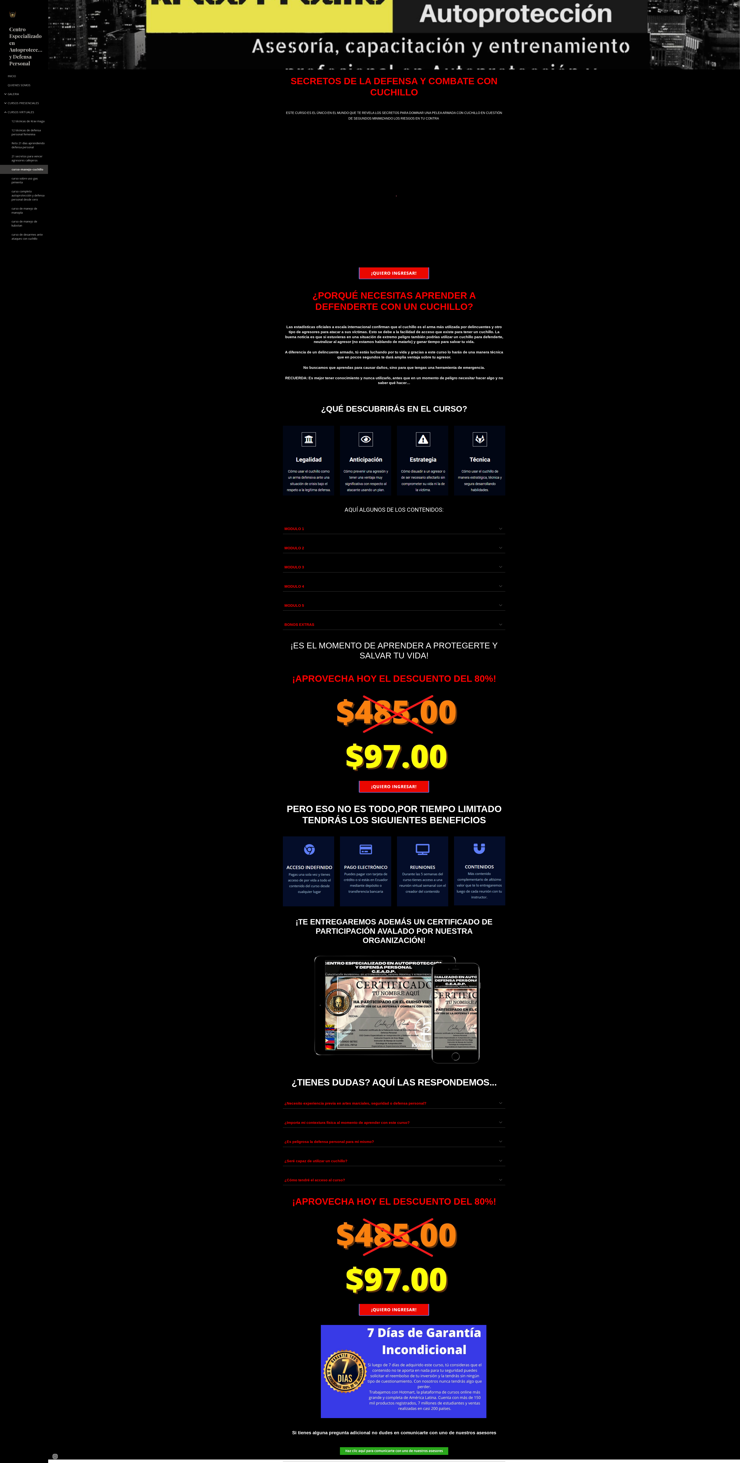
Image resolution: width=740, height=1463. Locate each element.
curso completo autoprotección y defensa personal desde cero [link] (28, 195)
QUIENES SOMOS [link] (19, 85)
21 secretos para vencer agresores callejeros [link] (27, 158)
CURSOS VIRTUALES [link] (21, 112)
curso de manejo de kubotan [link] (24, 223)
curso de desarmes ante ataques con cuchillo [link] (27, 236)
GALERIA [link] (13, 94)
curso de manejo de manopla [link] (24, 210)
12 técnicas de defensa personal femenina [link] (26, 132)
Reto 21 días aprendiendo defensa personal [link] (28, 145)
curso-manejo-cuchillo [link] (27, 169)
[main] (394, 86)
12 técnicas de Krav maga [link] (28, 121)
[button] (735, 5)
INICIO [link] (12, 76)
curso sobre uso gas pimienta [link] (25, 180)
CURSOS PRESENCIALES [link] (23, 103)
